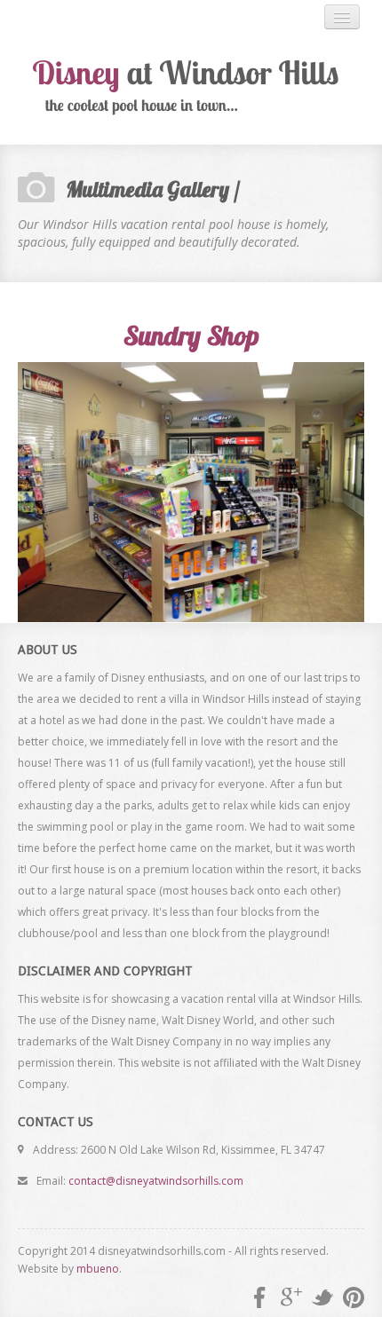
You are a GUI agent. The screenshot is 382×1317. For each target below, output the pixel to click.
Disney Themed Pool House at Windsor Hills (191, 87)
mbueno (97, 1268)
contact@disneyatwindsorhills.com (155, 1180)
